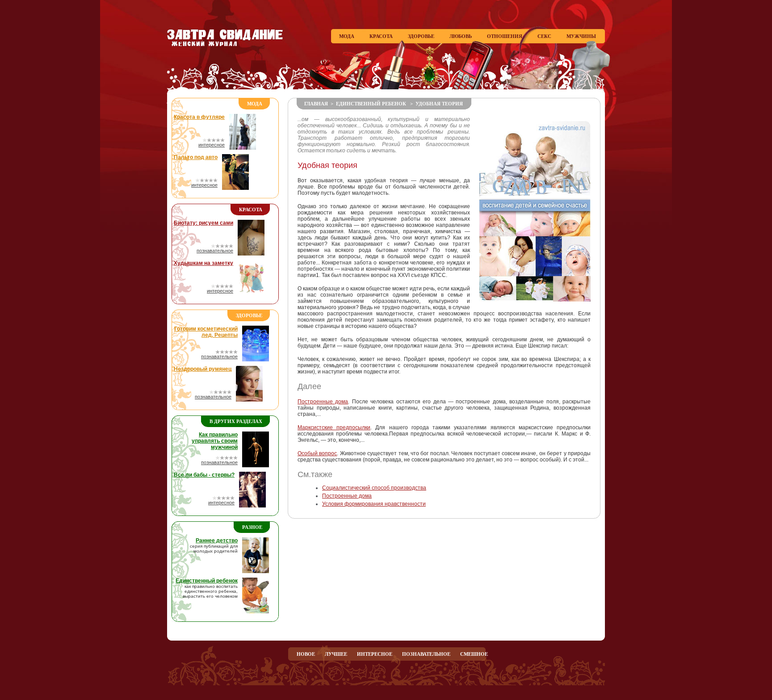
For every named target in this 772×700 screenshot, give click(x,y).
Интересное (374, 654)
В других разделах (236, 421)
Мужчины (581, 36)
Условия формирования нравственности (374, 504)
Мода (346, 36)
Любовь (460, 36)
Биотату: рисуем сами (203, 223)
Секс (544, 36)
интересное (211, 144)
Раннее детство (217, 540)
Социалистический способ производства (374, 488)
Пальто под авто (196, 157)
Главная (316, 103)
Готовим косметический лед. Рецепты (206, 332)
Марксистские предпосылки (334, 427)
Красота (381, 36)
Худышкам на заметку (203, 263)
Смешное (474, 654)
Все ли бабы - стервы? (204, 475)
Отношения (504, 36)
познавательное (215, 250)
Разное (252, 527)
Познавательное (426, 654)
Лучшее (336, 654)
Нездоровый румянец (202, 369)
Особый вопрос (317, 453)
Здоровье (421, 36)
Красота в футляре (199, 117)
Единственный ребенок (207, 581)
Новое (306, 654)
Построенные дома (323, 401)
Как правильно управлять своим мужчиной (215, 441)
